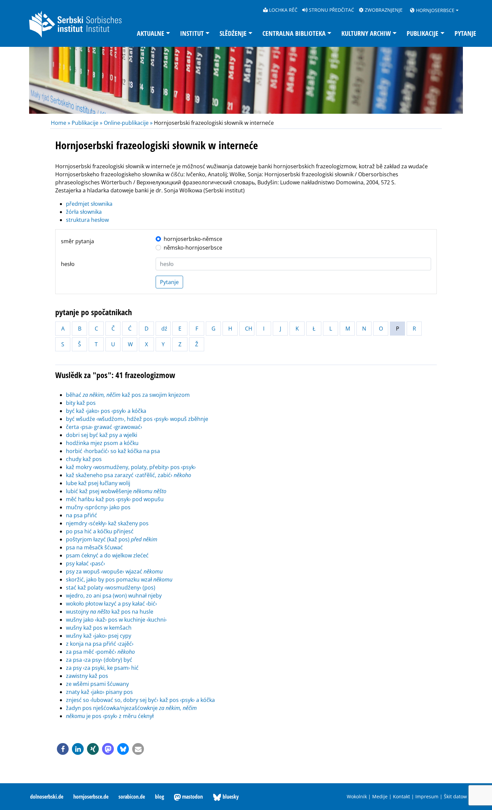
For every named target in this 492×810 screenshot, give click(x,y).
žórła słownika (84, 211)
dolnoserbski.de (46, 796)
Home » (61, 122)
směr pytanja (77, 241)
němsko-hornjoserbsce (193, 247)
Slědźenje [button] (233, 33)
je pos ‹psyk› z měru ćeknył (110, 716)
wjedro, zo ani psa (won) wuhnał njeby (114, 595)
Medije (380, 796)
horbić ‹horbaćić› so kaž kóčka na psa (113, 451)
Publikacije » (87, 122)
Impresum (426, 796)
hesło (68, 264)
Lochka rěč (283, 10)
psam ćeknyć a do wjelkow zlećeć (107, 555)
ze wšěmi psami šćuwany (97, 684)
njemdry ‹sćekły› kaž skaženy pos (107, 523)
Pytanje (465, 33)
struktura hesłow (87, 219)
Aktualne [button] (150, 33)
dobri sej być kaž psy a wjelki (101, 435)
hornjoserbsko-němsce (193, 239)
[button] (63, 749)
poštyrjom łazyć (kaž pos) (111, 539)
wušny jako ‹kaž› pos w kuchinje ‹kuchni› (116, 619)
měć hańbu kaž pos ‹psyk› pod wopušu (115, 499)
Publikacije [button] (422, 33)
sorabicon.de (131, 796)
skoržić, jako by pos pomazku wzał (119, 579)
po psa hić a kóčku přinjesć (100, 531)
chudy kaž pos (84, 459)
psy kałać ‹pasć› (85, 563)
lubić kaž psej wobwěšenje (116, 491)
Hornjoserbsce (435, 10)
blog (159, 796)
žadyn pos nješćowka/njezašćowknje (131, 708)
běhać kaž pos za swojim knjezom (128, 394)
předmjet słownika (89, 203)
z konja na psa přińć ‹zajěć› (100, 643)
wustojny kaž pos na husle (109, 611)
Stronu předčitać (331, 10)
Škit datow (455, 796)
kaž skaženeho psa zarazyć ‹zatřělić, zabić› (128, 475)
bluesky (230, 796)
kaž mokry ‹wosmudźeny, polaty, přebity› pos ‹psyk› (131, 467)
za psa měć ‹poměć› (100, 651)
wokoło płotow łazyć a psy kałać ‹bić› (111, 603)
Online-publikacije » (128, 122)
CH (248, 328)
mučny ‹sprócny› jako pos (98, 507)
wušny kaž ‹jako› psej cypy (98, 635)
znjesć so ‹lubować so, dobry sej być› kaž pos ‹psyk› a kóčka (140, 700)
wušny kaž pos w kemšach (99, 627)
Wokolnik (357, 796)
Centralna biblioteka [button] (294, 33)
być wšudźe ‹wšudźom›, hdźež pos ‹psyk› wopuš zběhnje (137, 419)
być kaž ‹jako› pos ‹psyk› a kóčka (106, 411)
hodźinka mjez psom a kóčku (102, 443)
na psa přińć (81, 515)
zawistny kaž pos (87, 676)
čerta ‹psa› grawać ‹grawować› (104, 427)
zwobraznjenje (383, 10)
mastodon (192, 796)
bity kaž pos (81, 403)
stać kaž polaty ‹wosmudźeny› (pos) (110, 587)
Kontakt (401, 796)
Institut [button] (192, 33)
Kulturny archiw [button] (366, 33)
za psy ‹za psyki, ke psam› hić (102, 667)
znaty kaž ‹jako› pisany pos (99, 692)
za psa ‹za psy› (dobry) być (99, 659)
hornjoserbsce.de (90, 796)
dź (164, 328)
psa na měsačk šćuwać (94, 547)
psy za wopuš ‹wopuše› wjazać (114, 571)
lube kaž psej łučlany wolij (98, 483)
